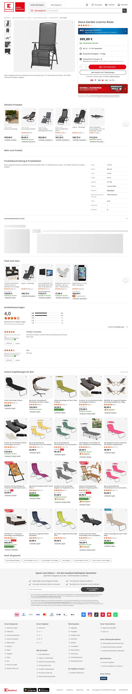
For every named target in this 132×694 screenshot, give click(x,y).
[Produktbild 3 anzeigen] (8, 37)
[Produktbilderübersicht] (7, 46)
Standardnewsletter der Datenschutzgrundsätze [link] (49, 596)
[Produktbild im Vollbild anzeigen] (44, 46)
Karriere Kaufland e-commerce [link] (113, 666)
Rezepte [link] (73, 643)
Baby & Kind (11, 643)
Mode (8, 650)
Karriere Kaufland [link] (108, 662)
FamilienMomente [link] (76, 657)
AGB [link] (88, 690)
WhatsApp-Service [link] (76, 661)
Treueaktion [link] (74, 646)
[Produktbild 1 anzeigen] (8, 23)
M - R (40, 639)
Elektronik (10, 631)
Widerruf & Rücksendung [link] (47, 662)
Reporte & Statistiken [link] (109, 628)
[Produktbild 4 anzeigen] (8, 44)
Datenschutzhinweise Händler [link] (112, 647)
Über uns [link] (106, 631)
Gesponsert (7, 127)
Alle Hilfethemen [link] (44, 654)
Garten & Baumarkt (13, 635)
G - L (40, 635)
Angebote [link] (74, 628)
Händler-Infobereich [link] (77, 673)
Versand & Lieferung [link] (45, 673)
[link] (56, 4)
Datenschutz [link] (79, 690)
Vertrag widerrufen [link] (45, 665)
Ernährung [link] (74, 654)
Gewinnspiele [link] (75, 650)
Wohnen (9, 646)
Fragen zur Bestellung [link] (46, 658)
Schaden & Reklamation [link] (46, 669)
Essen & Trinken (12, 665)
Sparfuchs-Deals (12, 628)
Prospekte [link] (74, 631)
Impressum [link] (59, 690)
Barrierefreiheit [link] (123, 690)
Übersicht (42, 628)
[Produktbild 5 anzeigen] (8, 51)
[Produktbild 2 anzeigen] (8, 30)
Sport (8, 657)
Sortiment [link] (74, 639)
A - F (40, 631)
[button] (47, 313)
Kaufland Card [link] (75, 635)
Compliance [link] (69, 690)
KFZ (8, 661)
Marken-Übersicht (12, 668)
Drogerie (9, 654)
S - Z (40, 643)
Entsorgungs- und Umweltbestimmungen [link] (104, 690)
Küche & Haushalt (12, 639)
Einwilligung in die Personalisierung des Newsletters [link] (57, 602)
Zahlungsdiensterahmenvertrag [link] (113, 643)
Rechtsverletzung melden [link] (47, 676)
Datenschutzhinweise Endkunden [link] (113, 651)
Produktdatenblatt (80, 296)
